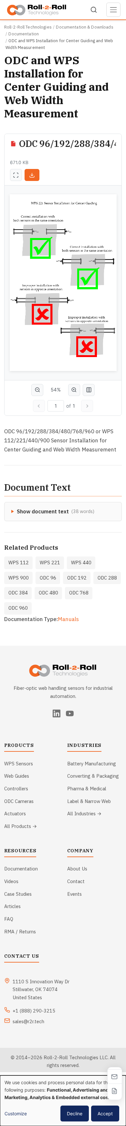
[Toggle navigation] (113, 10)
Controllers (16, 788)
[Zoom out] (37, 390)
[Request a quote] (115, 1091)
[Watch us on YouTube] (70, 713)
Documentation (23, 34)
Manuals (68, 619)
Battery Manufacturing (91, 764)
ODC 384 (18, 593)
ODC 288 (107, 578)
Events (74, 894)
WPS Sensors (18, 764)
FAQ (8, 919)
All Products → (20, 826)
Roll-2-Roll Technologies (28, 27)
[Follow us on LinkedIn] (56, 713)
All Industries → (84, 813)
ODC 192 (77, 578)
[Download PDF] (32, 175)
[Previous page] (39, 406)
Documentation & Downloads (84, 27)
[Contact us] (115, 1076)
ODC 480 (48, 593)
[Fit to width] (89, 390)
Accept (105, 1113)
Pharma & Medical (86, 788)
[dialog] (63, 1100)
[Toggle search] (94, 10)
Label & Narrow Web (89, 801)
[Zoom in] (74, 390)
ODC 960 (18, 608)
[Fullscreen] (16, 175)
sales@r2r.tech (28, 1021)
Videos (11, 881)
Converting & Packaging (93, 776)
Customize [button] (16, 1113)
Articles (12, 906)
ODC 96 (48, 578)
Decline (74, 1113)
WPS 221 (50, 562)
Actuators (15, 813)
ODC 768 (79, 593)
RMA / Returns (20, 931)
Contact (76, 881)
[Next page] (87, 406)
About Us (77, 869)
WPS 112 (18, 562)
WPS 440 (81, 562)
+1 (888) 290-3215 (34, 1011)
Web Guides (16, 776)
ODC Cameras (19, 801)
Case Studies (18, 894)
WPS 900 (18, 578)
